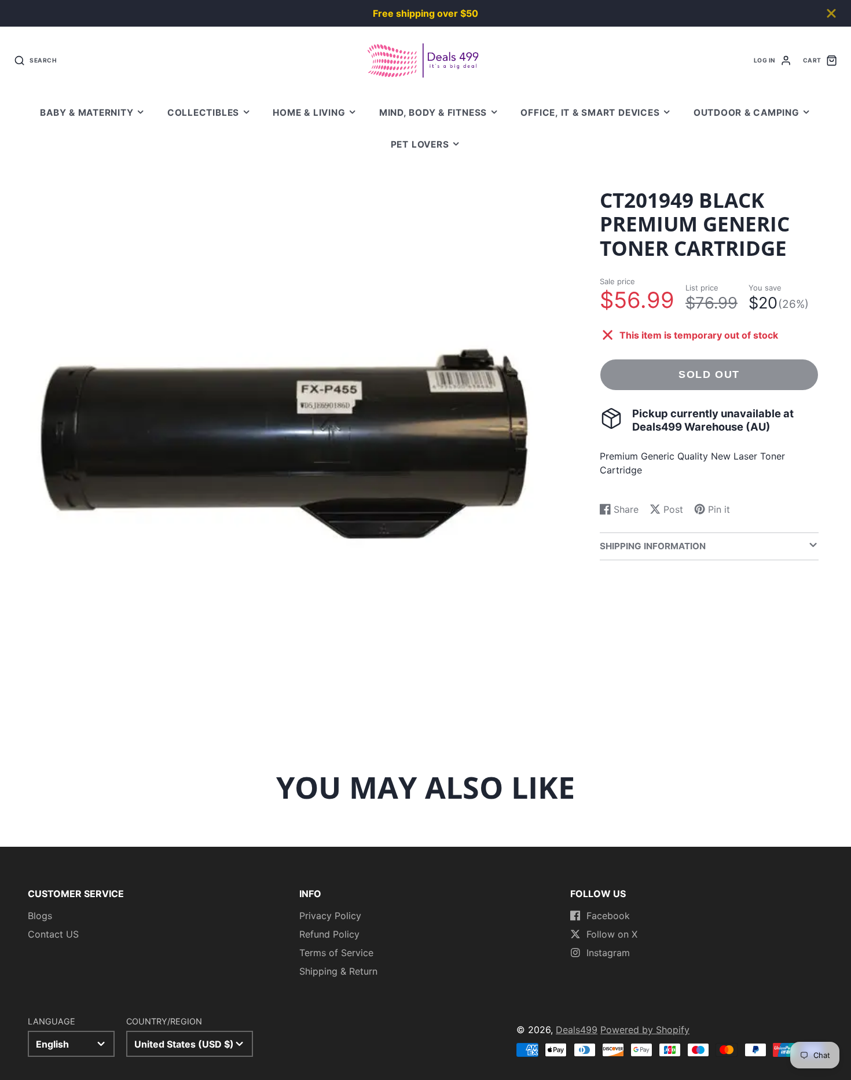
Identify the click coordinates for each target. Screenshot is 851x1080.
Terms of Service (336, 952)
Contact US (53, 934)
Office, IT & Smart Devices (589, 112)
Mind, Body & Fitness (433, 112)
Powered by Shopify (644, 1029)
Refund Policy (329, 934)
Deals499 (576, 1029)
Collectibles (203, 112)
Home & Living (309, 112)
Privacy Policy (330, 915)
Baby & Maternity (86, 112)
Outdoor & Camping (746, 112)
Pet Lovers (420, 144)
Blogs (40, 915)
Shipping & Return (338, 971)
